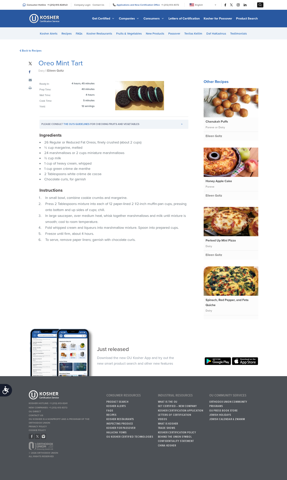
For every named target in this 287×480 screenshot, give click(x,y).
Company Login (82, 5)
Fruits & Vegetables (129, 33)
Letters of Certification (184, 18)
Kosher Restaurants (99, 33)
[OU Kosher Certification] (45, 18)
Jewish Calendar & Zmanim (227, 419)
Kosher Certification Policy (177, 432)
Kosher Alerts (48, 33)
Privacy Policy (38, 426)
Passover (174, 33)
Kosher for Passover (218, 18)
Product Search (247, 18)
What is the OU (167, 402)
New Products (155, 33)
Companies (127, 18)
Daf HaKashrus (216, 33)
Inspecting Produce (119, 424)
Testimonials (238, 33)
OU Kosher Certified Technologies (129, 437)
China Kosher (167, 445)
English (199, 5)
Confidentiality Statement (176, 441)
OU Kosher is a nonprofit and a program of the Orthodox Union (59, 421)
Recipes (67, 33)
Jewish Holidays (220, 415)
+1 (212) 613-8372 (170, 5)
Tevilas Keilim (193, 33)
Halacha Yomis (116, 432)
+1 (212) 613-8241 (56, 5)
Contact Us (98, 5)
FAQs (79, 33)
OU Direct (35, 411)
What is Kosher (168, 424)
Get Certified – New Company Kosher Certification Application (180, 408)
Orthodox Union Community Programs (228, 404)
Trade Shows (166, 428)
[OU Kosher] (66, 395)
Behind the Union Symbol (175, 437)
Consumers (152, 18)
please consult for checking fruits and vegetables (112, 124)
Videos (162, 419)
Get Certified (101, 18)
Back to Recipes (32, 50)
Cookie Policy (37, 430)
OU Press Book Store (223, 410)
